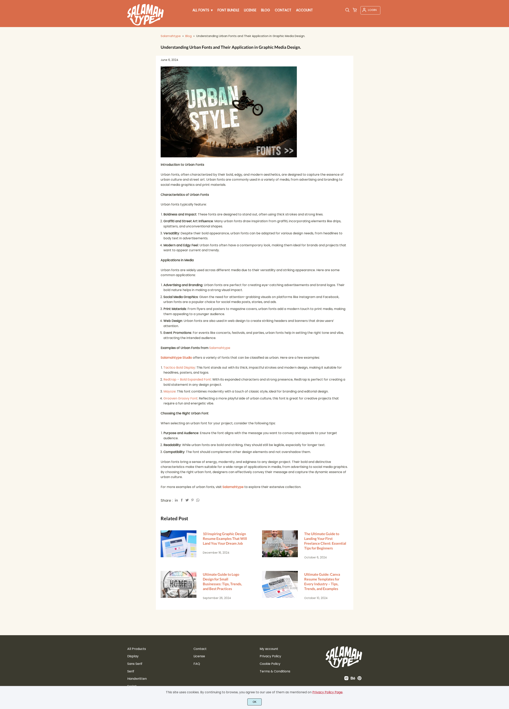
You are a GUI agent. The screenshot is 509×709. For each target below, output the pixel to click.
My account (269, 649)
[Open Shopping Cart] (355, 10)
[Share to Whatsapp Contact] (198, 500)
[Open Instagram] (346, 679)
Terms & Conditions (275, 671)
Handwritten (137, 678)
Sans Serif (134, 663)
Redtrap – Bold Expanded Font (187, 379)
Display (133, 656)
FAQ (196, 663)
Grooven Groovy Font (180, 398)
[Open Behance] (353, 679)
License (199, 656)
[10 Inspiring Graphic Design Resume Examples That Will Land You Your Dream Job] (178, 545)
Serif (130, 671)
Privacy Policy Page (327, 692)
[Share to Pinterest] (192, 500)
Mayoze (169, 391)
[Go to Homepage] (145, 24)
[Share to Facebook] (182, 500)
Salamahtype (219, 348)
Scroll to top (505, 629)
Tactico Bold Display (179, 367)
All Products (136, 649)
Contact (200, 649)
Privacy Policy (270, 656)
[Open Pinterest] (359, 679)
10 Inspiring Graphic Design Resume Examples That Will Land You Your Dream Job (225, 538)
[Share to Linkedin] (176, 500)
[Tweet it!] (187, 500)
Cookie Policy (270, 663)
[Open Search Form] (347, 10)
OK (254, 701)
